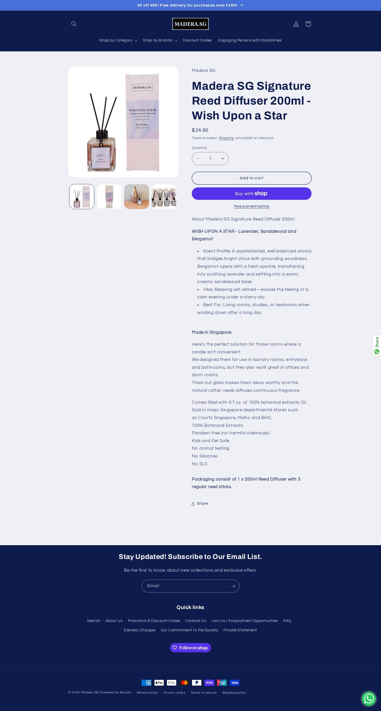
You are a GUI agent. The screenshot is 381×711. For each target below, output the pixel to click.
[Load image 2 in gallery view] (109, 196)
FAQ (287, 621)
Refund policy (148, 692)
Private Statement (240, 630)
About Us (114, 621)
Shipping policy (234, 692)
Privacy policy (175, 692)
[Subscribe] (233, 586)
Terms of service (204, 692)
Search (93, 621)
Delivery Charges (139, 630)
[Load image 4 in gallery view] (164, 196)
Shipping (226, 138)
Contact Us (195, 621)
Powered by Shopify (115, 692)
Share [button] (202, 504)
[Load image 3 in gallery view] (136, 196)
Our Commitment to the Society (189, 630)
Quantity (199, 148)
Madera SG (90, 692)
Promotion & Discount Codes (154, 621)
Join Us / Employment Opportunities (244, 621)
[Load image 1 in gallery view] (81, 196)
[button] (74, 24)
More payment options (252, 206)
